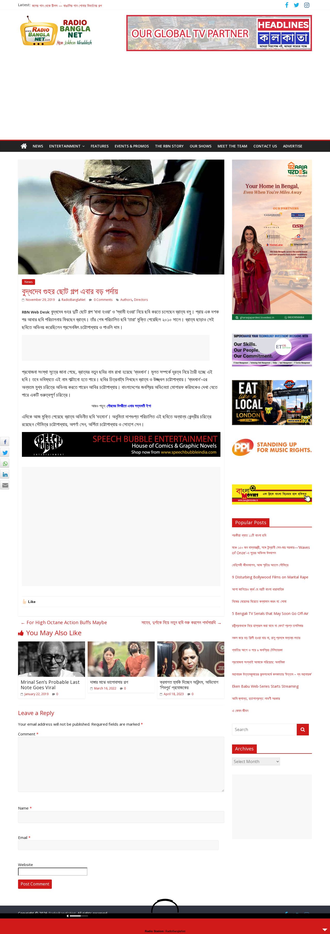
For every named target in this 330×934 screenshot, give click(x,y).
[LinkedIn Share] (4, 474)
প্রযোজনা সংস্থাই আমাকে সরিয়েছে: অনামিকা (258, 662)
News (38, 146)
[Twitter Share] (4, 452)
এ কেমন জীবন (240, 710)
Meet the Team (232, 146)
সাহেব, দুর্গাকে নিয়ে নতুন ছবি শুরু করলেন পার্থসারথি (182, 622)
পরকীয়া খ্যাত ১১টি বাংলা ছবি (249, 535)
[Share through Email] (4, 485)
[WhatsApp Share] (4, 463)
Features (100, 146)
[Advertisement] (165, 101)
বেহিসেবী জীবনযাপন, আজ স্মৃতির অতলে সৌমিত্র (260, 564)
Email (24, 837)
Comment (28, 733)
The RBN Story (169, 146)
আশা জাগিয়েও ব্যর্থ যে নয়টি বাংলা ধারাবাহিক (258, 589)
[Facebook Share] (4, 441)
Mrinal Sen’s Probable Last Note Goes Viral (50, 685)
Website (25, 864)
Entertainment (65, 146)
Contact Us (265, 146)
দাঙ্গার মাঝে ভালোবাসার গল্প (109, 682)
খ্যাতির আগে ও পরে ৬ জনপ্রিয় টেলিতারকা (257, 649)
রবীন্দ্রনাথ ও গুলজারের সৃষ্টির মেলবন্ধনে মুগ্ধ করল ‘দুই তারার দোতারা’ (72, 4)
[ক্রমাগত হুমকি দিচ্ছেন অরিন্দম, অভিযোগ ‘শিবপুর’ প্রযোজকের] (190, 644)
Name (25, 808)
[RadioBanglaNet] (24, 146)
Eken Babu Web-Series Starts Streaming (265, 686)
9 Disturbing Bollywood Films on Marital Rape (270, 577)
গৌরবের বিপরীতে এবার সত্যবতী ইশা (129, 405)
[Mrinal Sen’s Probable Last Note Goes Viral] (51, 644)
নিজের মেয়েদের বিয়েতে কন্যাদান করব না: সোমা (259, 601)
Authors (126, 299)
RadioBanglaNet (73, 299)
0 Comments (102, 299)
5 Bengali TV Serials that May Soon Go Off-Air (270, 613)
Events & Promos (132, 146)
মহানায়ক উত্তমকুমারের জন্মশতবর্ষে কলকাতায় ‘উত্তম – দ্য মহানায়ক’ (272, 674)
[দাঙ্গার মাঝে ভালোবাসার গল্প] (121, 644)
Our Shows (200, 146)
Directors (141, 299)
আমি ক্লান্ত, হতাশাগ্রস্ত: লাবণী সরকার (256, 698)
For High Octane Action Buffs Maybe (64, 622)
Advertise (292, 146)
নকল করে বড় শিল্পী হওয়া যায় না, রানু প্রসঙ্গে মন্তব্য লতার (266, 637)
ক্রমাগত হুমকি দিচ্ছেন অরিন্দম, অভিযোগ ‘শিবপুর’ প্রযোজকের (189, 685)
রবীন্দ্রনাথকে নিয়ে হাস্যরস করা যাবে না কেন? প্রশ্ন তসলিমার (267, 625)
